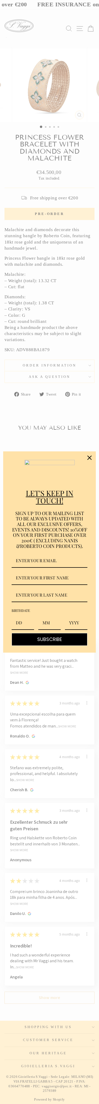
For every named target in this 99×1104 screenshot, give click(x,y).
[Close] (89, 457)
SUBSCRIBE (49, 639)
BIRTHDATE (21, 610)
